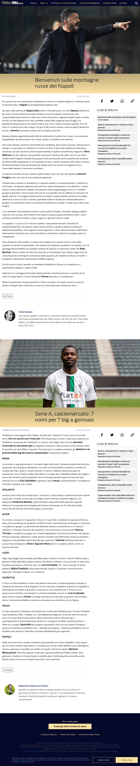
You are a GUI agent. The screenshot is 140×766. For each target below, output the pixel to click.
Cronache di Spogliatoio (90, 3)
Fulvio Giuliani (25, 312)
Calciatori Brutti (109, 3)
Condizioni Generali (49, 734)
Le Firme (123, 3)
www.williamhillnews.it (33, 751)
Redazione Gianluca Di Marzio (33, 686)
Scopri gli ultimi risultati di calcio (70, 726)
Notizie (33, 3)
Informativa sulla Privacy (89, 734)
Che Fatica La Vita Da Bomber (63, 3)
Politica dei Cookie (67, 734)
